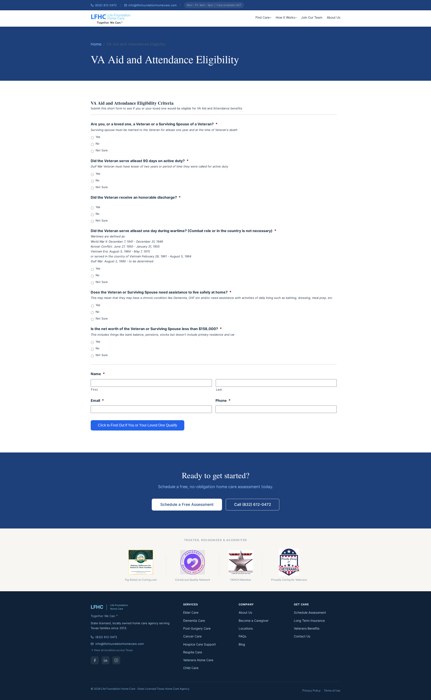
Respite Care (192, 652)
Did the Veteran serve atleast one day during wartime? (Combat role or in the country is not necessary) (183, 230)
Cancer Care (192, 636)
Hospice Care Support (199, 644)
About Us (333, 17)
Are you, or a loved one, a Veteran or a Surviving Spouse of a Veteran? (154, 124)
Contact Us (302, 636)
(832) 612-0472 (106, 5)
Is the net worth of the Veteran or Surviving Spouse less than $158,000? (156, 328)
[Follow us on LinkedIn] (105, 660)
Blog (242, 644)
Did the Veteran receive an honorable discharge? (136, 197)
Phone (223, 400)
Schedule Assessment (310, 612)
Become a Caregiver (253, 620)
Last (219, 389)
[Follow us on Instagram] (116, 660)
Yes (98, 137)
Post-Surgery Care (197, 628)
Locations (246, 628)
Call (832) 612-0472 (252, 504)
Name (98, 374)
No (97, 143)
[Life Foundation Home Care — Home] (111, 18)
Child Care (190, 668)
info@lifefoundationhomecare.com (152, 5)
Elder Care (190, 612)
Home (96, 44)
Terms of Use (332, 690)
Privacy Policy (311, 690)
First (94, 389)
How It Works (285, 17)
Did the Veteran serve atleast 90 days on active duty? (140, 161)
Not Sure (102, 150)
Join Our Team (311, 17)
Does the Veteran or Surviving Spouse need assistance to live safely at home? (161, 292)
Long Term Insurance (309, 620)
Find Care (262, 17)
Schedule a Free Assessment (186, 504)
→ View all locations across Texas (112, 650)
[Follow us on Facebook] (95, 660)
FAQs (242, 636)
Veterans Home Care (198, 660)
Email (97, 400)
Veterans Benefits (306, 628)
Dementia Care (194, 620)
